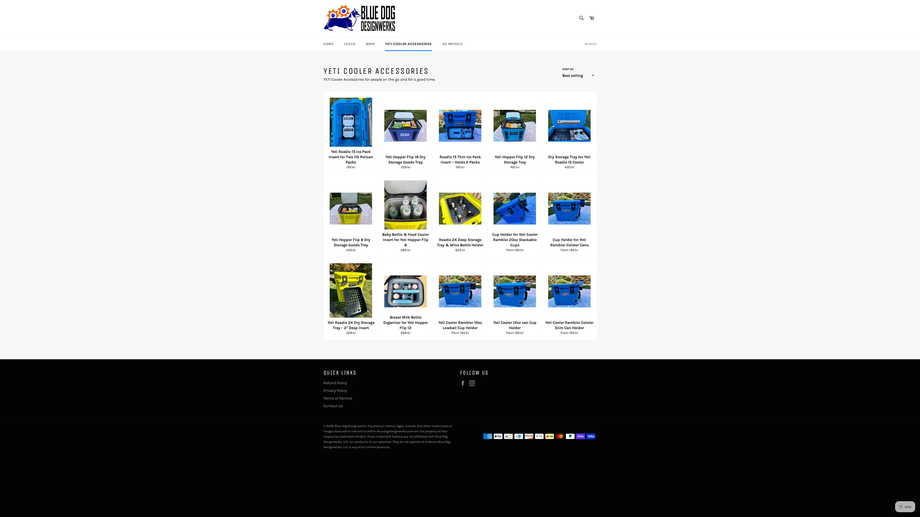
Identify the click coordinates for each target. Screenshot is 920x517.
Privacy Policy (335, 390)
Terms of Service (337, 398)
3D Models (452, 44)
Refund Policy (335, 383)
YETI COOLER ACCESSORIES (408, 44)
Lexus (349, 44)
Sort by (568, 69)
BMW (370, 44)
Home (328, 44)
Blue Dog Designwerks (350, 426)
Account (591, 43)
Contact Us (333, 406)
